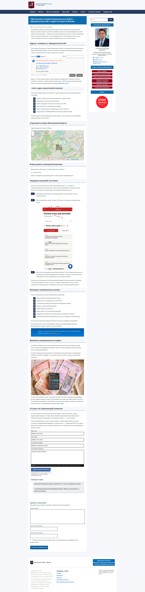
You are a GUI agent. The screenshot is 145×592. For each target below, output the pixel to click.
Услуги (45, 27)
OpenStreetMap (75, 159)
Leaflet (67, 159)
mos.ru (50, 194)
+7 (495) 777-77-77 (99, 57)
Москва (40, 12)
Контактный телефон (37, 442)
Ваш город (34, 436)
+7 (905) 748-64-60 (43, 67)
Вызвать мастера (102, 84)
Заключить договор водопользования (102, 81)
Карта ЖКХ (65, 12)
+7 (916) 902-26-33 (43, 65)
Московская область (63, 579)
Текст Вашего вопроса (37, 448)
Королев (59, 577)
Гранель (75, 12)
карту (58, 115)
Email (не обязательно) (36, 533)
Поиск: (64, 56)
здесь (62, 403)
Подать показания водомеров (102, 77)
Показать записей (38, 56)
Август (83, 12)
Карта (35, 27)
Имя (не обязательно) (36, 526)
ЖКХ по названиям (52, 12)
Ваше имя (34, 430)
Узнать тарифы (102, 71)
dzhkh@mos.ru (98, 59)
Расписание (40, 27)
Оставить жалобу (94, 12)
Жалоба (50, 27)
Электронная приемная (102, 87)
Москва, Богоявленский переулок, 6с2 (100, 62)
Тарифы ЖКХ (107, 12)
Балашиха (60, 575)
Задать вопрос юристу (41, 469)
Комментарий (34, 508)
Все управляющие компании (65, 582)
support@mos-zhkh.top (104, 560)
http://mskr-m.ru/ (42, 68)
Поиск (110, 19)
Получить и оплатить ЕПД (102, 74)
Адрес (31, 27)
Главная (32, 12)
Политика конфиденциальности (104, 564)
